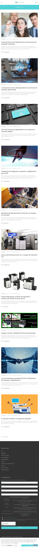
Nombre (3, 481)
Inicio (2, 451)
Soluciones (19, 375)
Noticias (19, 39)
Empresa (2, 489)
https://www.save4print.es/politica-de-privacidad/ (29, 511)
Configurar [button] (9, 545)
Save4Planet (3, 453)
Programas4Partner (4, 459)
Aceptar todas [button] (30, 545)
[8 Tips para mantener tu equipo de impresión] (19, 403)
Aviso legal (3, 465)
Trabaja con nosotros (5, 455)
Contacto (3, 461)
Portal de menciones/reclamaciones (7, 463)
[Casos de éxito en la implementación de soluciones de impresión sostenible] (19, 24)
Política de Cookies (4, 467)
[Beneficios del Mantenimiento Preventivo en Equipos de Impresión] (19, 197)
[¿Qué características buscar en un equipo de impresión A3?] (19, 239)
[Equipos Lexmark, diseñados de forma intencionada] (19, 320)
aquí (36, 540)
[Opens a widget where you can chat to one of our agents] (35, 545)
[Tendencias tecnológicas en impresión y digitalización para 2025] (19, 155)
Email (2, 485)
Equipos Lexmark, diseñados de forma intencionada (18, 333)
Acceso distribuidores (5, 457)
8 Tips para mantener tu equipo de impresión (16, 419)
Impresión (15, 39)
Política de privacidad (5, 469)
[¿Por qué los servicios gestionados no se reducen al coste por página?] (19, 114)
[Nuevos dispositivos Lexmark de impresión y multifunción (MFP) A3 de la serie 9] (19, 281)
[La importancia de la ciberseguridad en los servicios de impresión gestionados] (19, 70)
